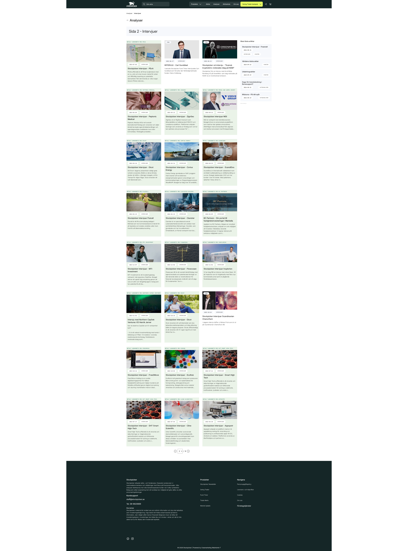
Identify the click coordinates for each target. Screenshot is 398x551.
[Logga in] (266, 4)
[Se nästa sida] (188, 451)
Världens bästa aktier (250, 61)
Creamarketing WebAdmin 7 (211, 548)
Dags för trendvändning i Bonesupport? (252, 83)
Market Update (205, 506)
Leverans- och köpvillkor (245, 489)
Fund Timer (204, 495)
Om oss (239, 500)
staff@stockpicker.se (135, 499)
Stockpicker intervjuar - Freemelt (255, 47)
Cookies (240, 495)
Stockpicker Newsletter (208, 484)
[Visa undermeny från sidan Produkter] (200, 4)
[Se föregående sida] (175, 451)
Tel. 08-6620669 (133, 504)
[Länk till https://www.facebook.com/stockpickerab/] (128, 538)
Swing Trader (204, 489)
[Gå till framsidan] (131, 4)
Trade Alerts (204, 500)
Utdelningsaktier (248, 72)
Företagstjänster (244, 506)
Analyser (129, 13)
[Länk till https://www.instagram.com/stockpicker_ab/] (132, 538)
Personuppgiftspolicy (244, 484)
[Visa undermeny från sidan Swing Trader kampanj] (260, 4)
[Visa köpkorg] (270, 4)
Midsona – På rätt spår (251, 94)
